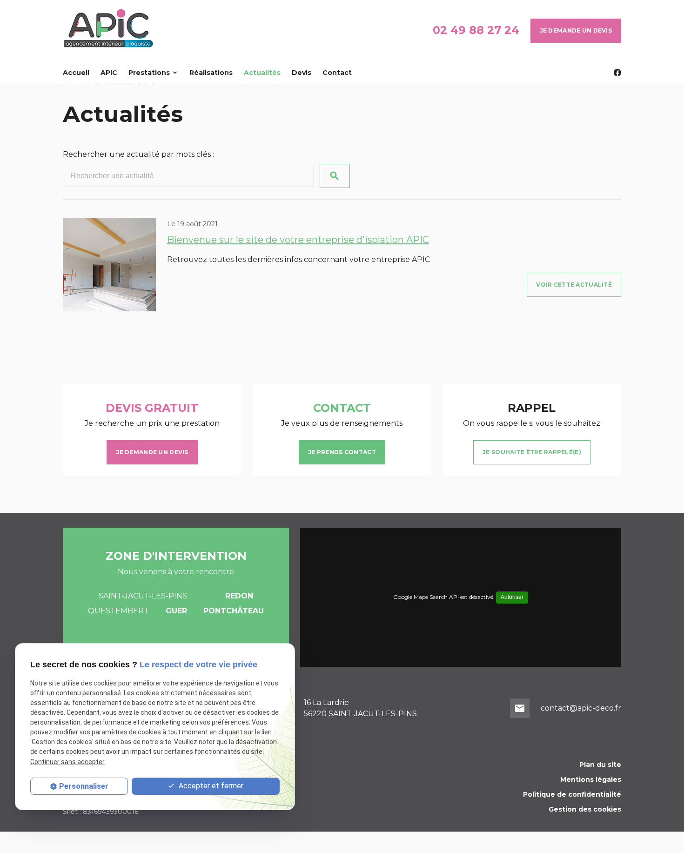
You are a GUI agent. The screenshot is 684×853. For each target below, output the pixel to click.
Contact (337, 72)
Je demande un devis (576, 30)
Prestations (149, 72)
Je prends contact (342, 452)
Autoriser (512, 597)
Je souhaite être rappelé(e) (532, 452)
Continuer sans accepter (67, 762)
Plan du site (600, 764)
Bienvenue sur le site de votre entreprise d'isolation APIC (298, 239)
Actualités (262, 72)
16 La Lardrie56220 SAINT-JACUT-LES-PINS (360, 708)
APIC (109, 72)
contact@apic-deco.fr (581, 708)
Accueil (76, 72)
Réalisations (211, 72)
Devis (301, 72)
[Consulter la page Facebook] (617, 72)
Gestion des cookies (585, 809)
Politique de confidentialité (572, 794)
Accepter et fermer (210, 785)
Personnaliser (83, 786)
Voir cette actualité (574, 284)
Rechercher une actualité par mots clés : (138, 154)
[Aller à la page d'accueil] (109, 30)
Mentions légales (590, 779)
